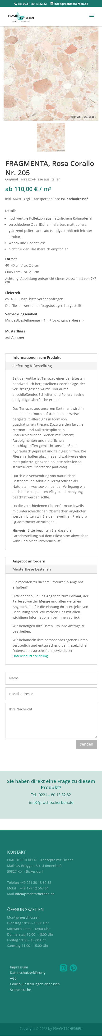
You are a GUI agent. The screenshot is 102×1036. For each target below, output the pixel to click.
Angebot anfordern (29, 561)
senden (86, 744)
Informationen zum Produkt (37, 357)
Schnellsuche (20, 989)
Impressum (19, 967)
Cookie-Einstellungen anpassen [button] (35, 984)
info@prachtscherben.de (35, 894)
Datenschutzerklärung (30, 656)
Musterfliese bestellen (32, 569)
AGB (13, 978)
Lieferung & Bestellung (32, 365)
